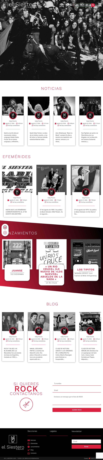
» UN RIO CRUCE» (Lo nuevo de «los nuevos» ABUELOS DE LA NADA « (51, 273)
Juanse (17, 270)
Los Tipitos (85, 269)
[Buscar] (93, 5)
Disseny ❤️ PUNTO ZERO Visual (93, 458)
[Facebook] (5, 227)
